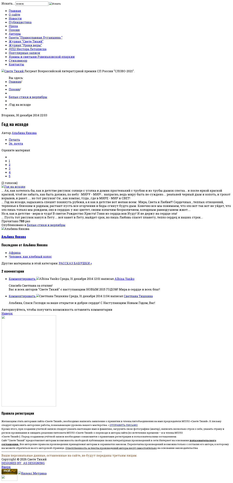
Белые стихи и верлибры (28, 97)
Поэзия (14, 30)
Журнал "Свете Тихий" (26, 41)
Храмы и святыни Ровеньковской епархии (42, 57)
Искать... (8, 3)
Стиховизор (18, 60)
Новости (15, 18)
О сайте (14, 14)
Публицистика (20, 22)
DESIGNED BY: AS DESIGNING (23, 463)
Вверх (6, 467)
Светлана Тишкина (138, 296)
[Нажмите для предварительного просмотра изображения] (13, 187)
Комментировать (22, 279)
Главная (15, 11)
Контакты (16, 64)
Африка (15, 253)
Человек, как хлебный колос (30, 256)
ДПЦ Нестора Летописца (27, 49)
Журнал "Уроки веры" (25, 45)
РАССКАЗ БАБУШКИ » (75, 263)
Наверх (7, 313)
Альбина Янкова (24, 133)
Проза (13, 26)
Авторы (15, 34)
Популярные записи (24, 53)
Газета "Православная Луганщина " (35, 37)
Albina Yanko (124, 279)
